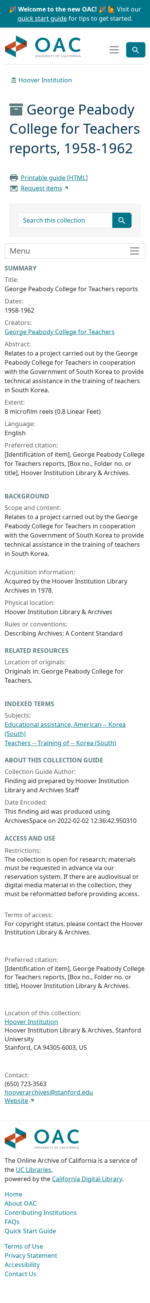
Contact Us (21, 1274)
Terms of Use (24, 1246)
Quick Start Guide (30, 1231)
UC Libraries (33, 1169)
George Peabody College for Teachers (60, 332)
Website (16, 1100)
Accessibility (22, 1264)
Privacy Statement (31, 1255)
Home (13, 1194)
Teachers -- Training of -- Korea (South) (60, 743)
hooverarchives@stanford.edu (49, 1092)
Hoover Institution (45, 80)
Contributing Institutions (41, 1212)
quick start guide (42, 18)
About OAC (21, 1203)
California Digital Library (87, 1179)
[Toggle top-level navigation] (114, 50)
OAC (43, 46)
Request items (41, 188)
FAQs (12, 1222)
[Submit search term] (122, 220)
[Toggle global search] (135, 50)
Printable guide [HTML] (54, 178)
